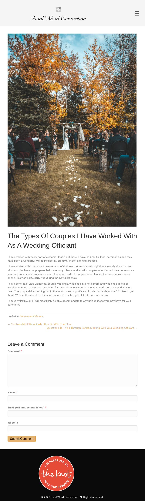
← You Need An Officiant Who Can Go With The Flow (39, 324)
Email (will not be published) (27, 407)
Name (12, 392)
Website (13, 422)
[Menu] (137, 13)
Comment (15, 351)
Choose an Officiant (31, 316)
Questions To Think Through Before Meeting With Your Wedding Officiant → (92, 327)
